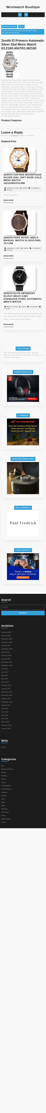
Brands (3, 772)
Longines (4, 792)
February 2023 (6, 655)
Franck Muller (6, 785)
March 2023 (5, 652)
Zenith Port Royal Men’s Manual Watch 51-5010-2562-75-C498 (22, 240)
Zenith (21, 26)
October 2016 (6, 698)
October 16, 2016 (13, 188)
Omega (3, 795)
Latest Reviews (6, 789)
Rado (3, 799)
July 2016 (4, 708)
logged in (15, 135)
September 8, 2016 (13, 248)
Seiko (3, 805)
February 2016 (6, 725)
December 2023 (6, 639)
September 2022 (7, 665)
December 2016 (6, 692)
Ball (2, 766)
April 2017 (4, 679)
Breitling (4, 776)
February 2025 (6, 632)
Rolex (3, 802)
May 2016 (4, 715)
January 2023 (6, 659)
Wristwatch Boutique (23, 7)
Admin (25, 188)
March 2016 (5, 722)
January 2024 (6, 635)
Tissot (3, 815)
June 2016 (4, 712)
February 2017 (6, 685)
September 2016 (7, 702)
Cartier (3, 779)
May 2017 (4, 675)
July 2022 (4, 669)
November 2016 (6, 695)
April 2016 (4, 718)
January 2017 (6, 689)
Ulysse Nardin (6, 819)
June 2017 (4, 672)
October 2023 (6, 645)
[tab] (20, 15)
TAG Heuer (5, 812)
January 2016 (6, 728)
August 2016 (5, 705)
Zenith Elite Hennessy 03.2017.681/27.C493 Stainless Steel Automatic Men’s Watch (23, 297)
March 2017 (5, 682)
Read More (8, 201)
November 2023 (6, 642)
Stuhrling (4, 809)
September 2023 (7, 649)
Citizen (3, 782)
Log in (3, 747)
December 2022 (6, 662)
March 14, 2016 (12, 306)
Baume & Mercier (7, 769)
